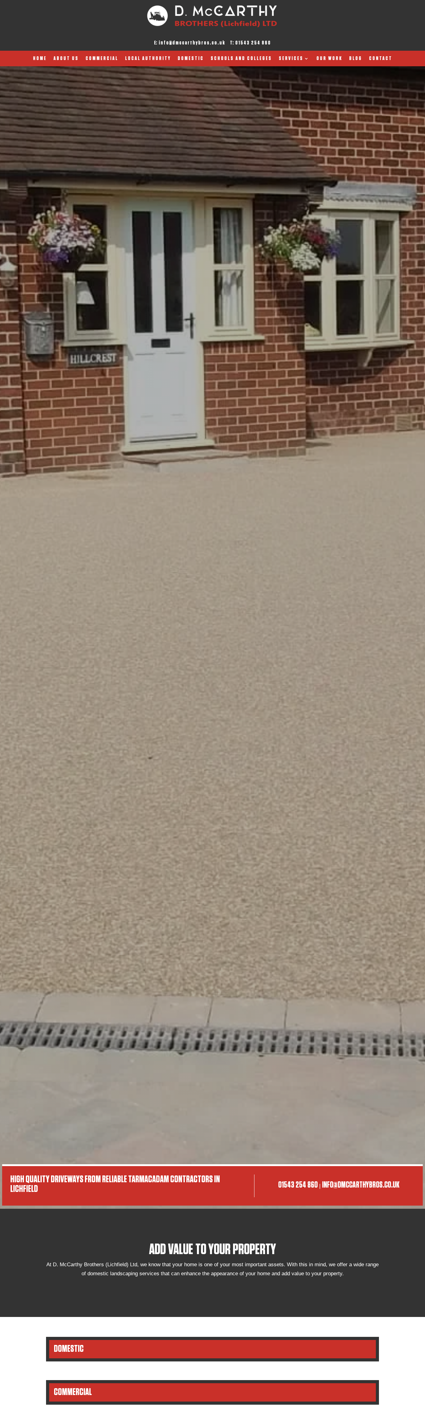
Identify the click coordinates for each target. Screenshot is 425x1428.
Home (40, 58)
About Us (66, 58)
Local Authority (148, 58)
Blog (355, 58)
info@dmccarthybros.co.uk (192, 43)
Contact (380, 58)
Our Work (329, 58)
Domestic (191, 58)
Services (291, 58)
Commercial (102, 58)
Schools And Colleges (241, 58)
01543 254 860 (253, 43)
